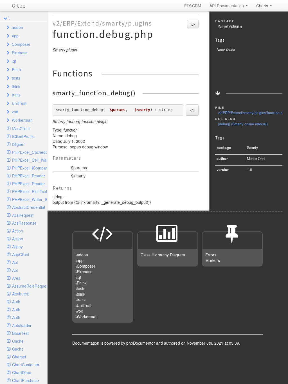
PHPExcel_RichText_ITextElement (29, 191)
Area (16, 278)
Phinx (17, 69)
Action (17, 231)
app (15, 36)
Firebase (20, 52)
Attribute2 (20, 294)
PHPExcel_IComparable (29, 168)
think (16, 86)
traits (16, 95)
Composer (21, 44)
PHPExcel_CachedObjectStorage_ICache (29, 152)
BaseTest (20, 333)
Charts (262, 5)
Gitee (19, 5)
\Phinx (81, 283)
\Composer (85, 266)
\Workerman (87, 316)
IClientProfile (23, 136)
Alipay (17, 246)
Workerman (22, 120)
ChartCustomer (25, 364)
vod (15, 111)
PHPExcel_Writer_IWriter (29, 199)
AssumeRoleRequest (29, 286)
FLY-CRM (192, 5)
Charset (19, 357)
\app (80, 260)
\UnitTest (83, 305)
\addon (82, 254)
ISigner (18, 144)
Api (15, 262)
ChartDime (21, 372)
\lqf (78, 277)
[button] (193, 24)
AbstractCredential (28, 207)
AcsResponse (24, 223)
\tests (80, 288)
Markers (212, 260)
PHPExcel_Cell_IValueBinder (29, 160)
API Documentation (227, 5)
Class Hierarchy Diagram (163, 254)
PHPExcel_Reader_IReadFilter (29, 183)
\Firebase (84, 271)
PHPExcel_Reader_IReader (29, 176)
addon (17, 27)
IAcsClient (21, 128)
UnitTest (19, 103)
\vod (79, 311)
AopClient (20, 254)
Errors (210, 254)
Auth (16, 301)
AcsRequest (22, 215)
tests (16, 78)
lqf (14, 61)
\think (80, 294)
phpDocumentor (141, 343)
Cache (18, 341)
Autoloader (22, 325)
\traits (81, 299)
